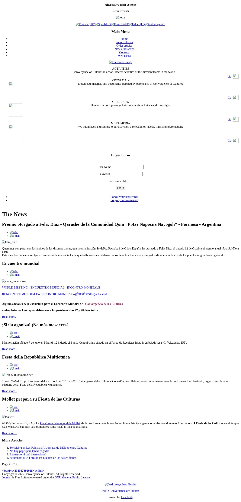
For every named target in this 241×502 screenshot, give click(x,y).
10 (28, 470)
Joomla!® (127, 497)
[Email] (15, 235)
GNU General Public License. (73, 477)
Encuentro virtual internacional (28, 454)
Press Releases (124, 42)
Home (124, 38)
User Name (104, 167)
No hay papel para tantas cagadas (29, 451)
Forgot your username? (124, 200)
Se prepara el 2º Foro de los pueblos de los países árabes (43, 457)
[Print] (14, 232)
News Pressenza (124, 49)
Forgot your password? (124, 196)
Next (35, 470)
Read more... (9, 316)
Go (229, 76)
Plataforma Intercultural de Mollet (60, 423)
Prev (11, 470)
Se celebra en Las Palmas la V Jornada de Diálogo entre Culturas (48, 447)
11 (31, 470)
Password (104, 174)
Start (6, 470)
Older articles (124, 45)
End (40, 470)
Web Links (124, 55)
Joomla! (6, 477)
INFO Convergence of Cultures (120, 490)
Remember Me (118, 181)
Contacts (124, 52)
